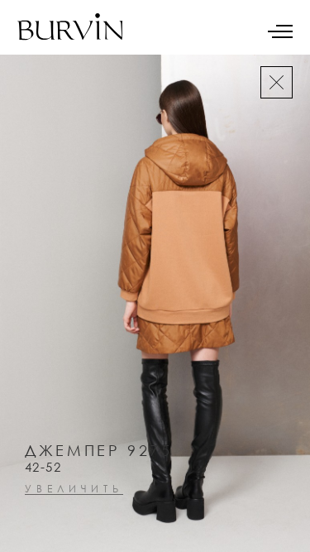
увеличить (74, 489)
